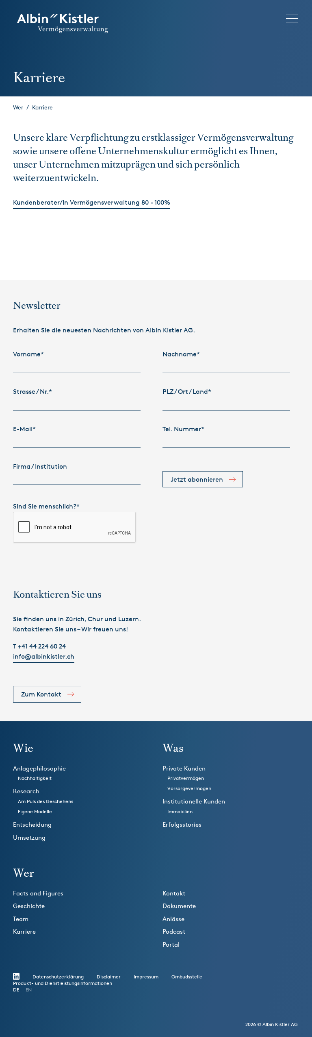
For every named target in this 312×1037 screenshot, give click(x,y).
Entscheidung (32, 824)
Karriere (42, 107)
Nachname (181, 354)
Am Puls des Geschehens (45, 801)
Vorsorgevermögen (189, 788)
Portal (171, 944)
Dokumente (179, 906)
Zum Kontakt (41, 694)
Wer (18, 107)
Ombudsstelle (186, 977)
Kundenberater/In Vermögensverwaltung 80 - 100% (91, 202)
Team (20, 919)
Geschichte (29, 906)
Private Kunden (184, 768)
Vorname (28, 354)
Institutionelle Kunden (193, 801)
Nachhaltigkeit (35, 778)
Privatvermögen (185, 778)
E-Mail (24, 429)
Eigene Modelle (35, 811)
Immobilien (180, 811)
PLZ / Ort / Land (186, 391)
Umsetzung (29, 837)
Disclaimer (109, 977)
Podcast (173, 931)
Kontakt (173, 893)
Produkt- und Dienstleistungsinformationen (62, 983)
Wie (23, 748)
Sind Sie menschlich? (46, 506)
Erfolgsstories (182, 824)
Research (26, 791)
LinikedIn (16, 976)
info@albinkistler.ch (43, 656)
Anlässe (173, 919)
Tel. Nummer (183, 429)
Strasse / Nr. (32, 391)
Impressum (146, 977)
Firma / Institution (40, 466)
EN (29, 990)
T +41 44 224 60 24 (39, 646)
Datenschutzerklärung (58, 977)
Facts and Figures (38, 893)
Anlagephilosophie (39, 768)
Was (173, 748)
